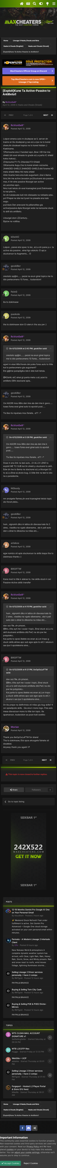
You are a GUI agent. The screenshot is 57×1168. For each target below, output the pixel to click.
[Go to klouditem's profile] (8, 910)
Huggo (15, 1051)
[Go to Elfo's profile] (8, 940)
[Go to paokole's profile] (6, 316)
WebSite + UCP (19, 1058)
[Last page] (52, 115)
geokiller (16, 265)
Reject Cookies (30, 1163)
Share (15, 790)
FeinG (14, 291)
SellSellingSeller (19, 1039)
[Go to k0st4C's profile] (6, 239)
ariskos (15, 543)
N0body (15, 488)
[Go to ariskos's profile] (6, 545)
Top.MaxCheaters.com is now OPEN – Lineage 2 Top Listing (28, 80)
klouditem (19, 915)
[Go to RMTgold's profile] (8, 973)
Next (45, 115)
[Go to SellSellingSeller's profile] (8, 1034)
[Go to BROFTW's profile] (6, 571)
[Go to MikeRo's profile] (8, 1087)
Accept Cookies (11, 1163)
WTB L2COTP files (20, 1049)
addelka (15, 1061)
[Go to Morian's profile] (6, 729)
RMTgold (19, 978)
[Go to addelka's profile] (8, 1059)
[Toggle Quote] (7, 348)
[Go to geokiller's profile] (6, 268)
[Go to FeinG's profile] (6, 293)
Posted (20, 128)
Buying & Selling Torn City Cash (27, 989)
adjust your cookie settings (27, 1152)
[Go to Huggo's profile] (8, 1050)
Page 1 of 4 (28, 115)
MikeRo (15, 1092)
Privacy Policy (33, 1146)
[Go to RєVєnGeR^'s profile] (6, 127)
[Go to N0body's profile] (6, 490)
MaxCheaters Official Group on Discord (28, 71)
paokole (15, 314)
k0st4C (15, 236)
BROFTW (16, 568)
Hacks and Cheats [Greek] (30, 105)
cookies (10, 1149)
